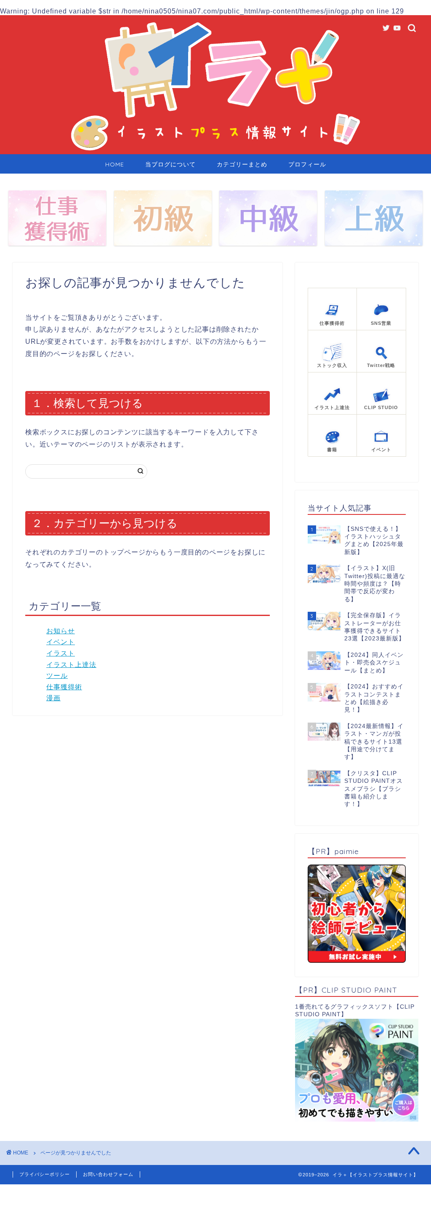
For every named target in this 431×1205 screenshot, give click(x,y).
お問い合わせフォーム (108, 1174)
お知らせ (60, 631)
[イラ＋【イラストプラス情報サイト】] (215, 152)
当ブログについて (170, 164)
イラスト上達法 (71, 664)
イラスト (60, 653)
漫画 (53, 698)
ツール (57, 675)
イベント (60, 641)
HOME (114, 164)
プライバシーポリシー (44, 1174)
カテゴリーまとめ (242, 164)
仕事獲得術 (64, 687)
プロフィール (307, 164)
